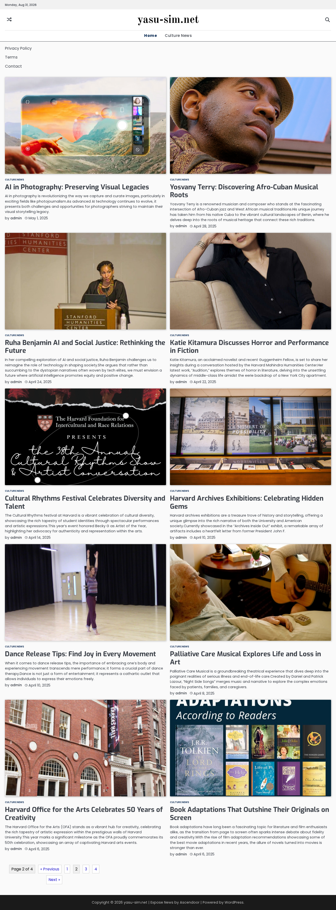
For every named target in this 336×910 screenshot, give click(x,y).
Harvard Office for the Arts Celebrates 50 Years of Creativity (84, 813)
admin (16, 218)
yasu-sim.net (168, 20)
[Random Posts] (9, 19)
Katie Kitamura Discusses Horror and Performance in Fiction (249, 346)
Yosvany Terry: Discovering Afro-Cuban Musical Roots (244, 191)
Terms (11, 57)
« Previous (49, 869)
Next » (54, 879)
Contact (13, 66)
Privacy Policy (18, 48)
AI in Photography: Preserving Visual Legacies (77, 187)
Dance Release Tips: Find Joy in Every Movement (80, 654)
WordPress (234, 902)
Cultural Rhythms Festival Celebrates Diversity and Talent (85, 502)
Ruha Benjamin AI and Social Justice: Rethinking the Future (85, 346)
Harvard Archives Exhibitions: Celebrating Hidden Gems (246, 502)
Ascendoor (189, 902)
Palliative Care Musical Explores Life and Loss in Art (245, 658)
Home (150, 35)
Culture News (178, 35)
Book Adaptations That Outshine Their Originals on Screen (249, 813)
